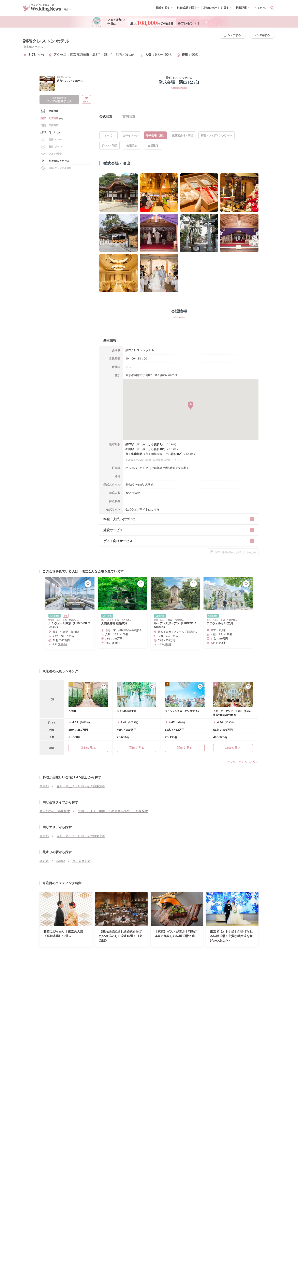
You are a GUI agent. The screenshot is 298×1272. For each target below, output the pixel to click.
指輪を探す (163, 8)
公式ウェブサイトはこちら (142, 509)
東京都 (27, 47)
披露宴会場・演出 (182, 135)
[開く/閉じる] (252, 519)
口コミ (54, 132)
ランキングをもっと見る (242, 762)
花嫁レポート (56, 139)
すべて (109, 135)
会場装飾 (131, 145)
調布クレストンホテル (46, 41)
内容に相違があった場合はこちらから (235, 552)
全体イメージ (131, 135)
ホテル (39, 47)
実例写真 (128, 116)
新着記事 (241, 8)
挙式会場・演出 (155, 135)
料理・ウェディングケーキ (216, 135)
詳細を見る (136, 748)
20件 (40, 55)
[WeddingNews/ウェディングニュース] (42, 10)
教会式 (129, 484)
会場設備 (153, 145)
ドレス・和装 (109, 145)
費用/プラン (55, 146)
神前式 (139, 484)
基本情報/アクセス (59, 160)
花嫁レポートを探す (216, 8)
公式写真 (56, 118)
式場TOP (54, 111)
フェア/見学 (55, 153)
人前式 (149, 484)
